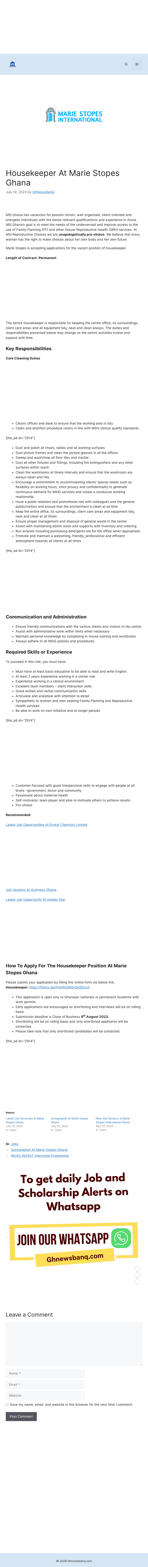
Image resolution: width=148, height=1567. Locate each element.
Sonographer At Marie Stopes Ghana (39, 1150)
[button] (126, 64)
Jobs (14, 1144)
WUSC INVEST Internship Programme (40, 1156)
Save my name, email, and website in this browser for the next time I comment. (71, 1404)
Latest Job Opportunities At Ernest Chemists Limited (46, 825)
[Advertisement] (74, 27)
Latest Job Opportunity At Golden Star (35, 899)
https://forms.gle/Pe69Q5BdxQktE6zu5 (59, 987)
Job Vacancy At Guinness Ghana (31, 890)
